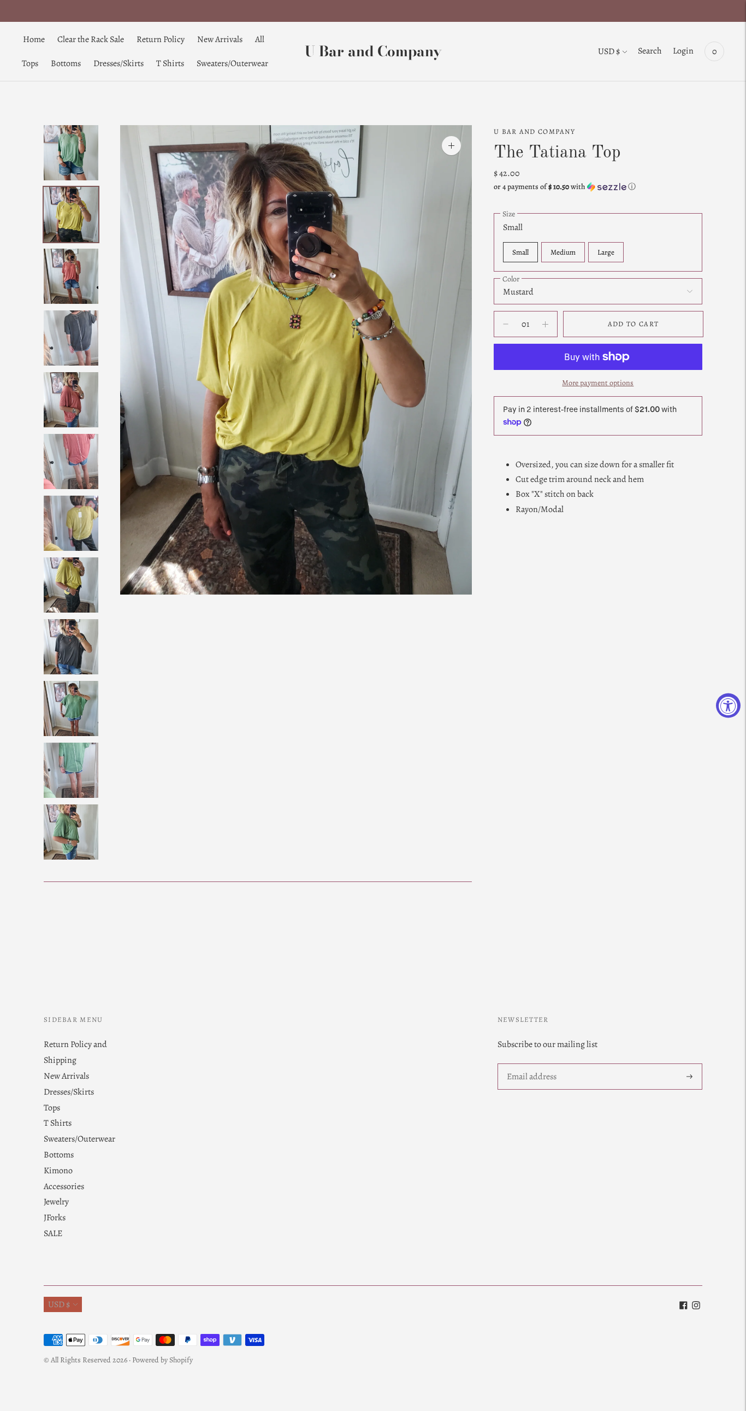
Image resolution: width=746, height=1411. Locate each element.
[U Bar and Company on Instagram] (696, 1307)
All (259, 39)
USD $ (609, 51)
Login (683, 51)
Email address (531, 1064)
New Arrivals (219, 39)
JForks (55, 1218)
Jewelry (56, 1202)
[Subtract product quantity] (545, 324)
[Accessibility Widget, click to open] (728, 705)
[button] (598, 186)
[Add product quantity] (505, 324)
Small (520, 252)
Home (34, 39)
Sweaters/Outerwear (232, 63)
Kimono (58, 1171)
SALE (53, 1233)
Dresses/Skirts (118, 63)
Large (605, 252)
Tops (30, 63)
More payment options (597, 383)
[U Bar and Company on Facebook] (683, 1307)
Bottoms (66, 63)
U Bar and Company (534, 131)
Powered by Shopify (162, 1360)
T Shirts (170, 63)
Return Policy (161, 39)
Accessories (64, 1186)
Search (650, 51)
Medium (563, 252)
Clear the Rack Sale (90, 39)
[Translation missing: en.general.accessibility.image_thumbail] (71, 152)
